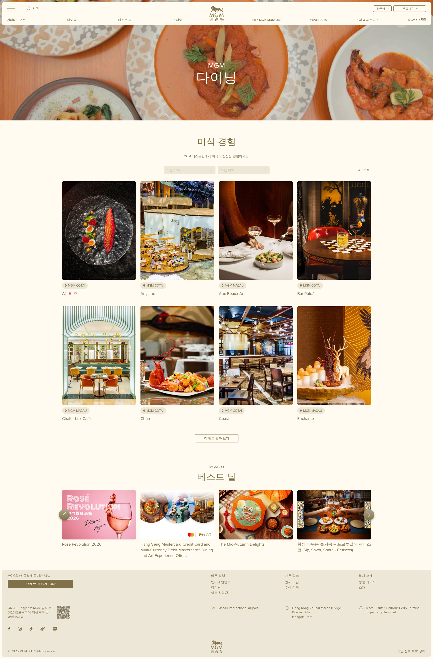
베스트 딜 (125, 19)
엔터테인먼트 (16, 19)
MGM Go (417, 19)
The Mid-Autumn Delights (241, 544)
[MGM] (216, 13)
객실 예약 (408, 8)
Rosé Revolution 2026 (82, 544)
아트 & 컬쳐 (219, 592)
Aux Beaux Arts (232, 293)
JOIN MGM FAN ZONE (40, 584)
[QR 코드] (63, 612)
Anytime (147, 293)
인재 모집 (292, 582)
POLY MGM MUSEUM (265, 19)
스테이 (177, 19)
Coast (224, 418)
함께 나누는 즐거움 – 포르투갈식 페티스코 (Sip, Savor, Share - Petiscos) (334, 547)
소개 (362, 587)
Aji (64, 293)
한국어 (381, 8)
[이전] (64, 515)
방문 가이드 (367, 582)
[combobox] (189, 170)
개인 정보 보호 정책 (411, 651)
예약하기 (81, 274)
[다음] (369, 515)
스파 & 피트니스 (367, 19)
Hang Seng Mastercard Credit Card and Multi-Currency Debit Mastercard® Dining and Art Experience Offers (176, 549)
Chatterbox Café (76, 418)
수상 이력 (292, 587)
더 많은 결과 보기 (216, 438)
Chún (145, 418)
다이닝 (72, 19)
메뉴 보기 (116, 274)
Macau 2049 (318, 19)
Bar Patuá (305, 293)
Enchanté (305, 418)
